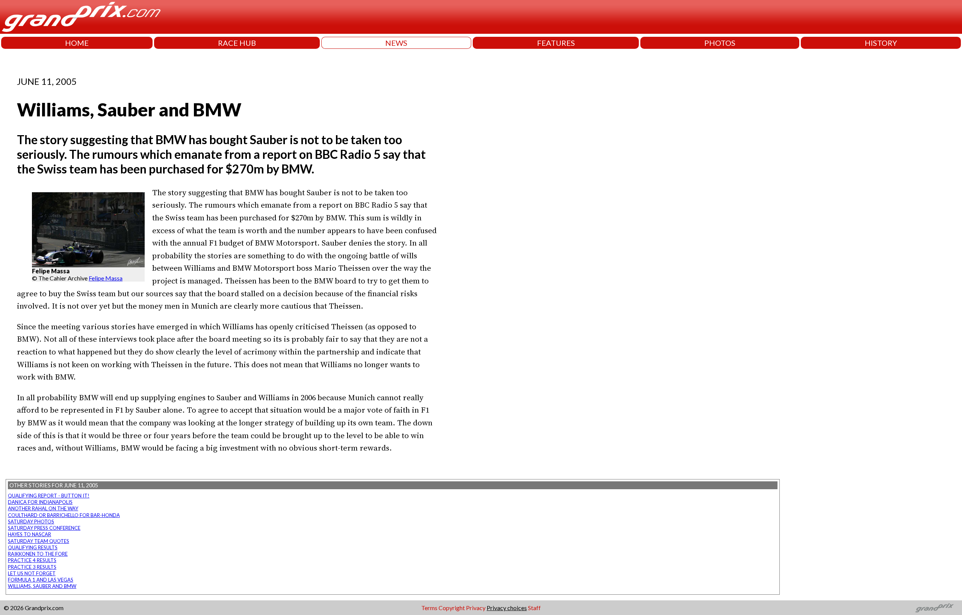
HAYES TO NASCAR (29, 534)
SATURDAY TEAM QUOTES (38, 541)
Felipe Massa (106, 278)
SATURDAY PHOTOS (31, 522)
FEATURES (556, 42)
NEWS (396, 42)
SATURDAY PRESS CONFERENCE (44, 528)
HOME (77, 42)
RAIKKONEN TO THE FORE (38, 554)
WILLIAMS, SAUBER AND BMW (42, 586)
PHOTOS (719, 42)
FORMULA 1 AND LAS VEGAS (40, 580)
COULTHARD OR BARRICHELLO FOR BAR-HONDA (64, 515)
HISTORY (881, 42)
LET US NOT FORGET (32, 573)
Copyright (452, 607)
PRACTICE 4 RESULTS (32, 560)
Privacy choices (507, 607)
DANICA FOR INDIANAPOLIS (40, 502)
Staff (534, 607)
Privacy (476, 607)
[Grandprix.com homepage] (934, 607)
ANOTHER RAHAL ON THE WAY (43, 508)
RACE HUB (237, 42)
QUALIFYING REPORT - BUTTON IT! (48, 496)
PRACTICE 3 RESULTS (32, 567)
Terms (429, 607)
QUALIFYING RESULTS (32, 547)
